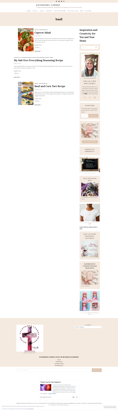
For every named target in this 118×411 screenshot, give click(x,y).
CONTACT (49, 10)
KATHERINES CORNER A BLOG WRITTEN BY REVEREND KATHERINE (35, 57)
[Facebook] (61, 1)
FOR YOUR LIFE (73, 10)
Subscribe (93, 115)
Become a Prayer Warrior (30, 352)
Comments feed (59, 363)
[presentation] (27, 39)
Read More (38, 51)
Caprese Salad (43, 32)
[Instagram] (59, 1)
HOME (29, 10)
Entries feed (59, 361)
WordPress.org (59, 365)
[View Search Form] (64, 1)
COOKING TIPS (17, 57)
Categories (88, 325)
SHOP (82, 10)
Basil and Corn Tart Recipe (50, 86)
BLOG (42, 10)
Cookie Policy (31, 408)
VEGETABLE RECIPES (43, 29)
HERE (85, 94)
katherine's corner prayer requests (90, 266)
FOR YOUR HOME (60, 10)
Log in (59, 359)
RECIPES (88, 10)
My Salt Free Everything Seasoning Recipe (38, 60)
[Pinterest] (56, 1)
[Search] (96, 47)
